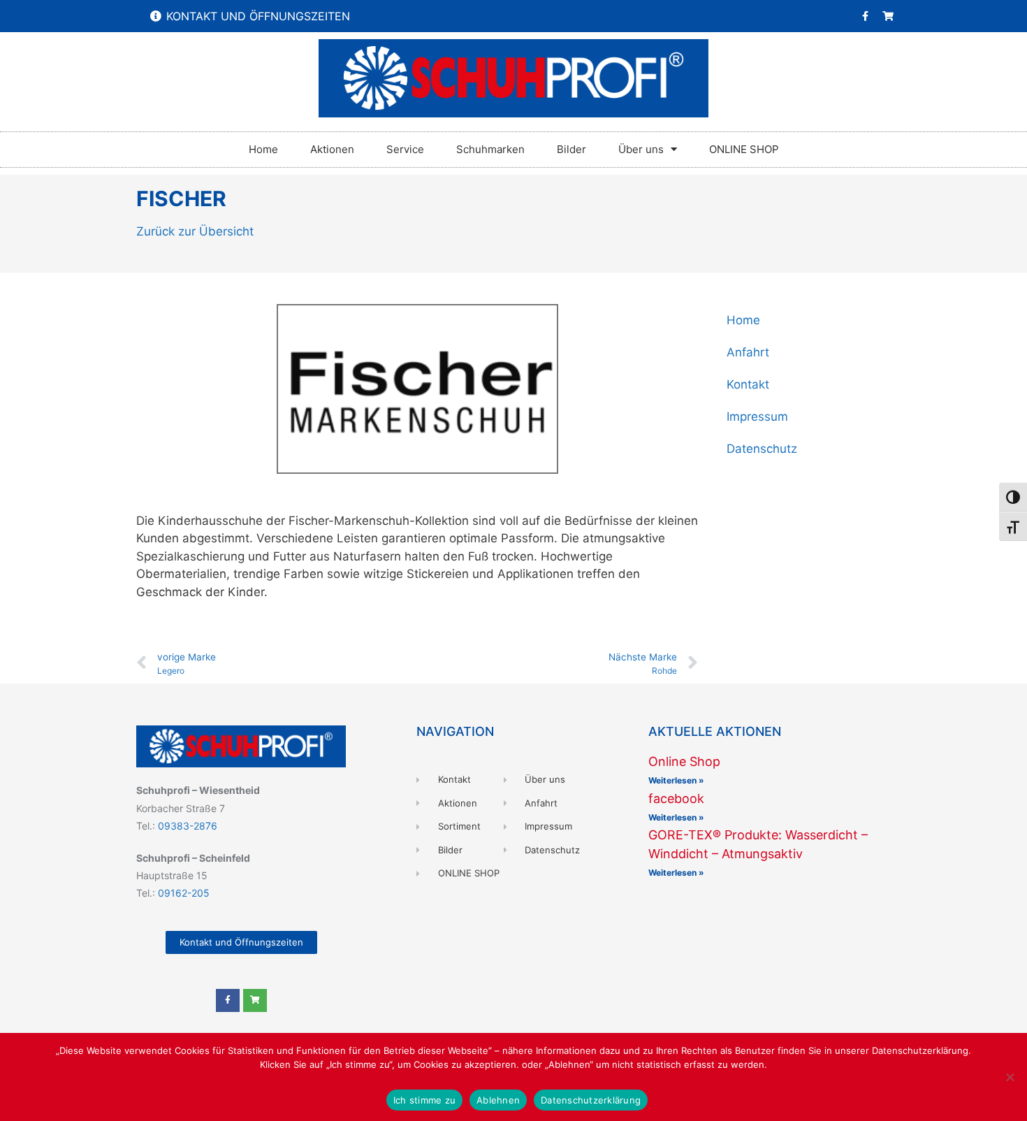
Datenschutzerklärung (591, 1100)
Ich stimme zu (424, 1100)
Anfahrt (748, 352)
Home (263, 149)
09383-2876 (187, 826)
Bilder (571, 149)
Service (405, 149)
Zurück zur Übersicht (195, 231)
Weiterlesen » (676, 780)
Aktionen (332, 149)
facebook (676, 798)
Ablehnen (498, 1100)
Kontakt (748, 384)
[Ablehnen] (1010, 1077)
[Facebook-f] (865, 16)
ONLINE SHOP (744, 149)
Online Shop (684, 761)
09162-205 (184, 893)
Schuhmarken (490, 149)
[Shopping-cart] (888, 16)
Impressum (757, 417)
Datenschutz (762, 449)
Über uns (641, 149)
